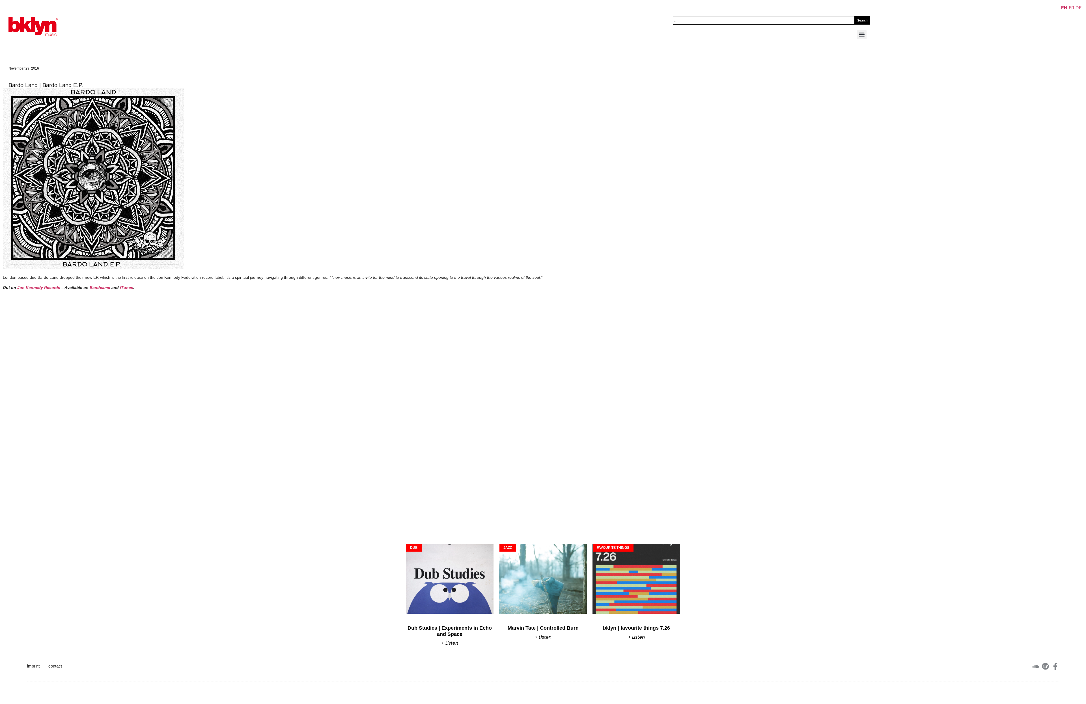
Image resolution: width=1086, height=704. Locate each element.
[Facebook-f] (1055, 666)
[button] (862, 34)
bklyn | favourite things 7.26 (636, 628)
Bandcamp (100, 287)
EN (1064, 7)
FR (1071, 7)
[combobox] (764, 20)
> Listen (449, 643)
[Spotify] (1045, 666)
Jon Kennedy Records (38, 287)
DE (1079, 7)
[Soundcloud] (1035, 666)
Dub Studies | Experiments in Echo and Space (450, 631)
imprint (33, 666)
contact (55, 666)
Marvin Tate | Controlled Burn (543, 628)
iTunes (126, 287)
